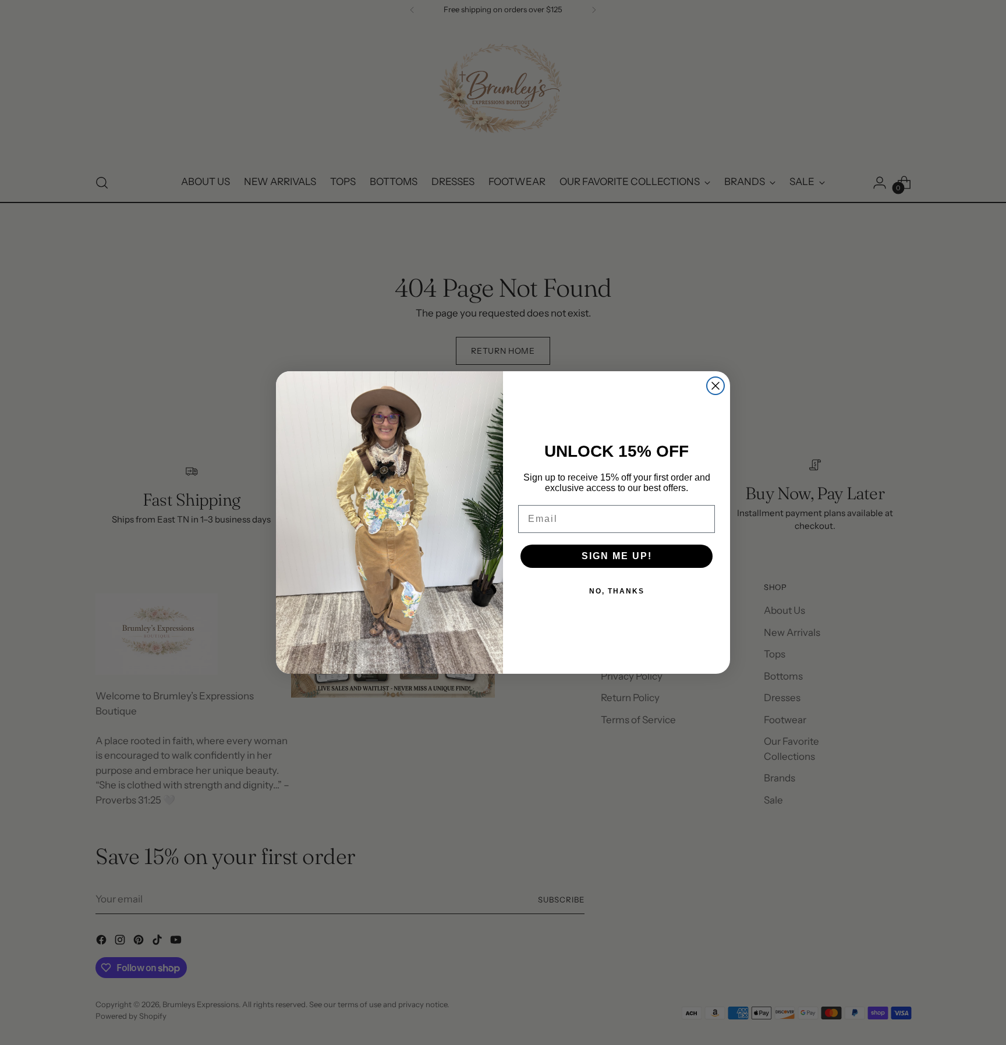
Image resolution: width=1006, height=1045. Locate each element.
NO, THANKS (616, 591)
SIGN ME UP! (617, 556)
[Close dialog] (715, 385)
